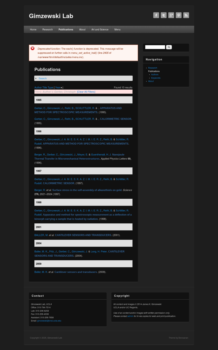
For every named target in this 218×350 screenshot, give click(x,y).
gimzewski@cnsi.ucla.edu (49, 320)
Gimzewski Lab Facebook (156, 15)
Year (57, 87)
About (82, 29)
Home (33, 29)
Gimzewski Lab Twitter (164, 15)
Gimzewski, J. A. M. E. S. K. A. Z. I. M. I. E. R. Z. (74, 139)
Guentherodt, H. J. (101, 154)
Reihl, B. (69, 108)
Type (50, 87)
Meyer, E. (82, 154)
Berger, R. (40, 154)
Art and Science (99, 29)
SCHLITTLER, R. (85, 108)
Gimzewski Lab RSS (186, 15)
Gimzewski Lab (54, 337)
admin (130, 316)
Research (47, 29)
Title (44, 87)
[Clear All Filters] (86, 91)
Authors (154, 74)
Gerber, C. (40, 108)
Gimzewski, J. (55, 108)
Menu (117, 29)
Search (43, 78)
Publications (66, 29)
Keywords (155, 77)
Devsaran (183, 337)
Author (38, 87)
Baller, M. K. (41, 251)
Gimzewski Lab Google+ (171, 15)
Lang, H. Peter (99, 251)
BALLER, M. (41, 235)
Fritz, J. (53, 251)
